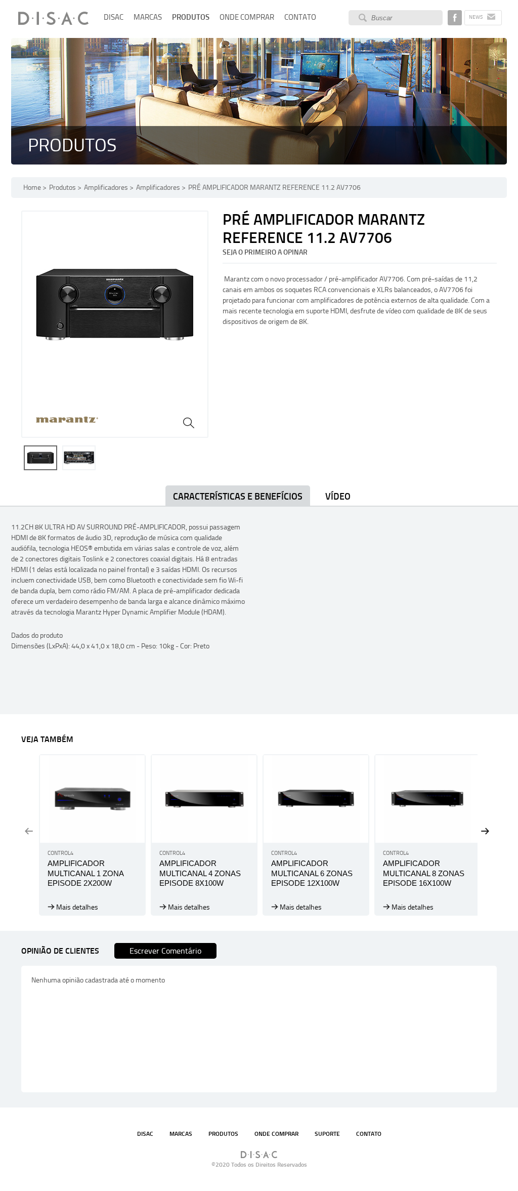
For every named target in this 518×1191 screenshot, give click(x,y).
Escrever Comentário (165, 951)
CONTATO (300, 17)
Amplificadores (106, 187)
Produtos (62, 187)
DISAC (113, 17)
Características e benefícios (238, 496)
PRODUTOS (190, 17)
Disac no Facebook (455, 17)
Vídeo (338, 496)
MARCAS (148, 17)
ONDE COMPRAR (247, 17)
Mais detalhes (77, 907)
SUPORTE (327, 1133)
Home (32, 187)
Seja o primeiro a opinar (265, 252)
